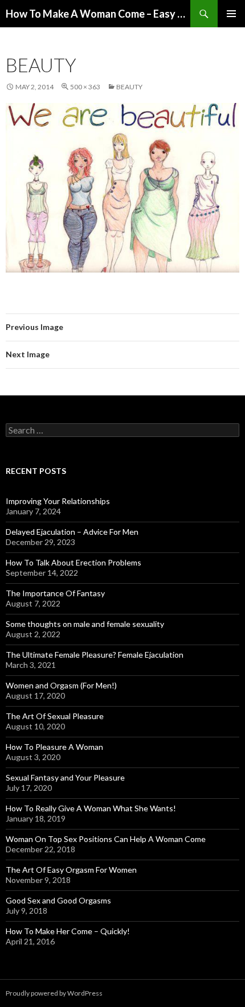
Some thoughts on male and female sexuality (85, 624)
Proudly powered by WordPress (54, 993)
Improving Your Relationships (58, 501)
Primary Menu (231, 13)
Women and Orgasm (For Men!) (61, 685)
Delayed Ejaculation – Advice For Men (72, 531)
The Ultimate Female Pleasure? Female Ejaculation (94, 654)
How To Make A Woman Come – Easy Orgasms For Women (98, 13)
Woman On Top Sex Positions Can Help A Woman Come (106, 839)
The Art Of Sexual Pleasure (55, 716)
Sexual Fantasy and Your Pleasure (65, 777)
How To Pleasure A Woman (54, 747)
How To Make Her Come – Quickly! (68, 931)
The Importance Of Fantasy (55, 593)
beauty (129, 86)
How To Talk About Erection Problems (73, 562)
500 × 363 (85, 86)
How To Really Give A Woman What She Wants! (91, 808)
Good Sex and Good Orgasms (58, 900)
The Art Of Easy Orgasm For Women (71, 869)
